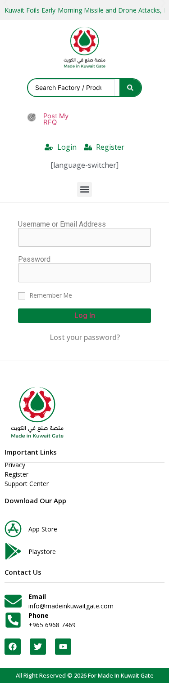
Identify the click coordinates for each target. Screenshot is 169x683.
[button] (84, 189)
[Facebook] (13, 646)
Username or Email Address (62, 224)
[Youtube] (63, 646)
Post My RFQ (56, 119)
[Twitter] (38, 646)
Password (34, 259)
